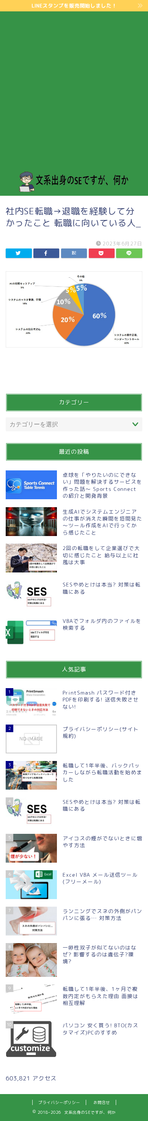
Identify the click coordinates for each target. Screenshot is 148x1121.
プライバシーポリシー (59, 1102)
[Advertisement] (74, 93)
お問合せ (101, 1102)
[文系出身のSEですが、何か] (74, 189)
